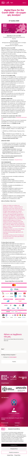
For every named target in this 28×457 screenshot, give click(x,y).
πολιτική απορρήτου (12, 357)
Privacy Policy (17, 455)
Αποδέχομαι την (9, 357)
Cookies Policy (10, 455)
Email (3, 349)
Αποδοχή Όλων (14, 445)
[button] (24, 3)
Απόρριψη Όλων (14, 448)
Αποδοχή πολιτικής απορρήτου (8, 354)
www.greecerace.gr (18, 159)
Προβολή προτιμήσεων (14, 452)
